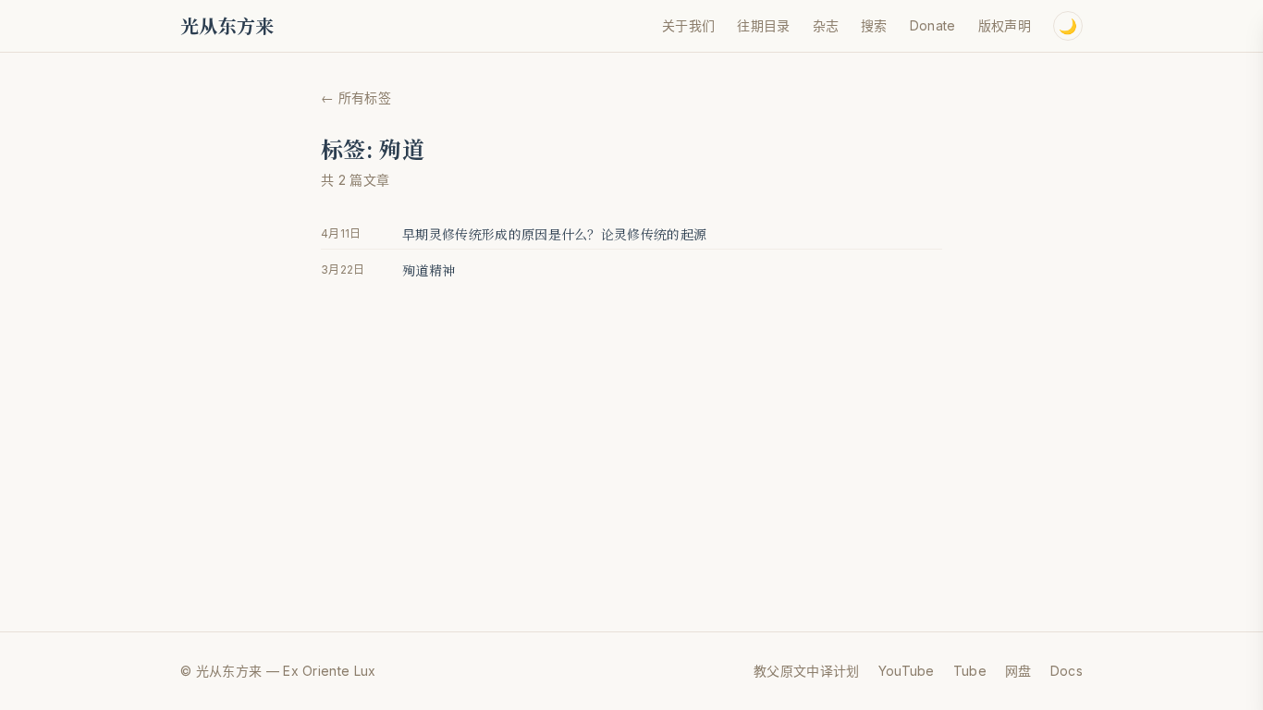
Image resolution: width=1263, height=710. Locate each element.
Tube (970, 671)
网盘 (1018, 671)
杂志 (826, 25)
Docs (1066, 671)
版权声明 (1004, 25)
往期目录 (763, 25)
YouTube (906, 671)
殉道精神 (428, 270)
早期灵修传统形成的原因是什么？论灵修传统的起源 (554, 234)
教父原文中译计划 (807, 671)
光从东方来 (227, 26)
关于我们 (688, 25)
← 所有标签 (356, 97)
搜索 (874, 25)
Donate (933, 25)
